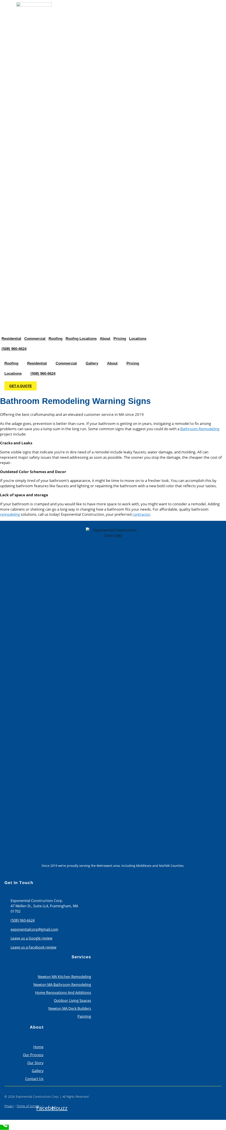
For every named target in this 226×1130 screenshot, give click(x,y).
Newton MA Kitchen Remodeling (64, 976)
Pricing (119, 339)
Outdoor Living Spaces (72, 1000)
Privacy (9, 1106)
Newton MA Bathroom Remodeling (62, 984)
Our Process (33, 1054)
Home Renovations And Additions (63, 992)
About (105, 339)
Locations (137, 339)
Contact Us (34, 1078)
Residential (11, 339)
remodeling (10, 514)
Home (38, 1046)
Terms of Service (28, 1106)
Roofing (55, 339)
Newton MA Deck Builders (69, 1008)
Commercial (34, 339)
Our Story (35, 1062)
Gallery (92, 363)
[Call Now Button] (4, 1127)
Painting (84, 1016)
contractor (141, 514)
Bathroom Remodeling (199, 428)
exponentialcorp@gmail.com (34, 929)
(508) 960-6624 (14, 349)
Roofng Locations (81, 339)
